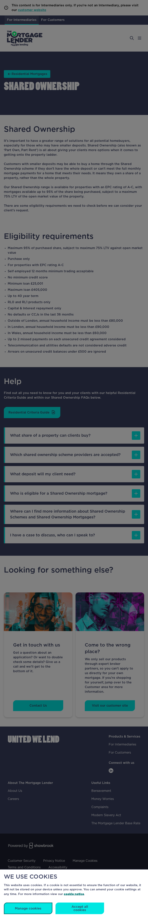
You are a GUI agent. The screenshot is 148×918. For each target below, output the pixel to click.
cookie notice (74, 894)
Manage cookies (28, 908)
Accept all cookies (79, 908)
